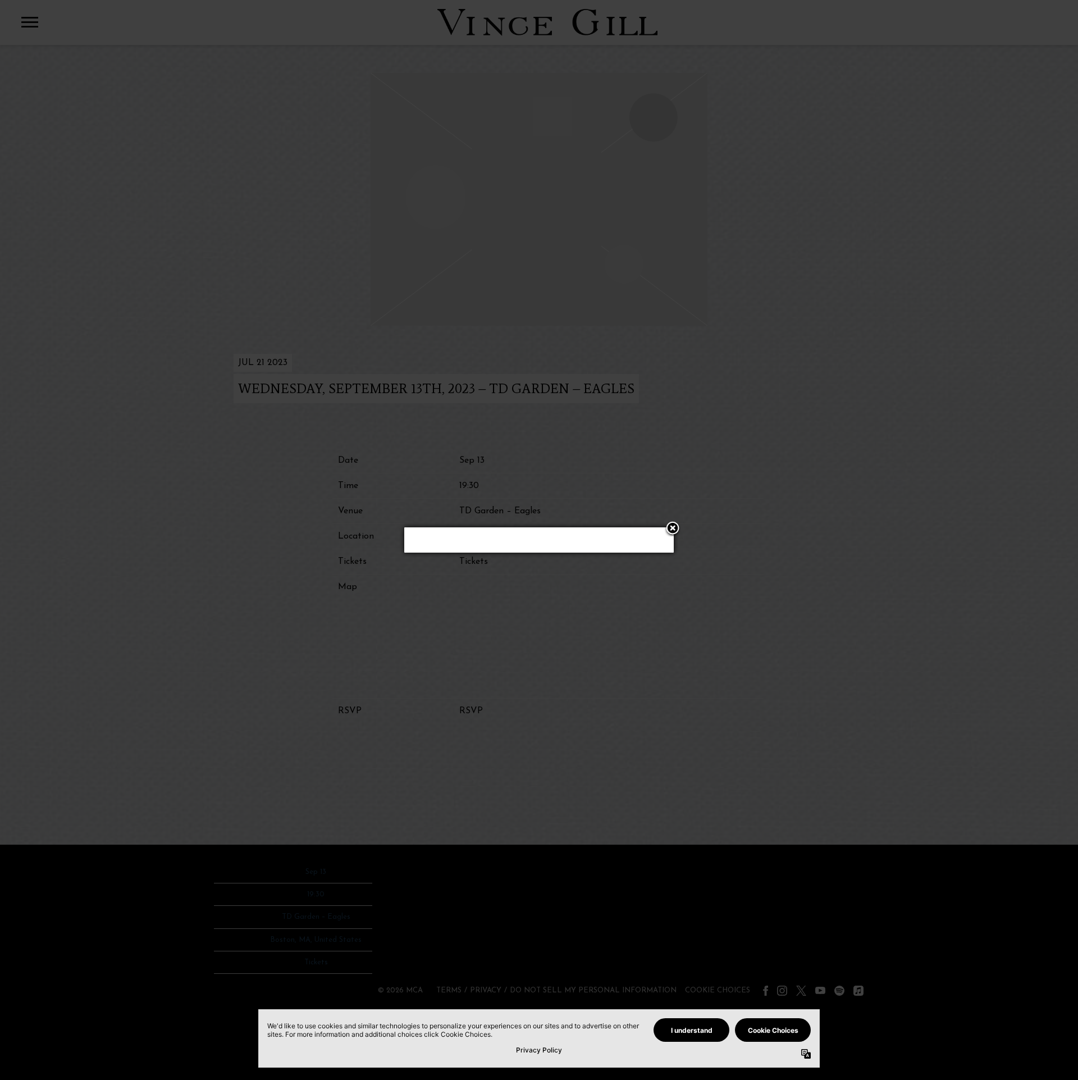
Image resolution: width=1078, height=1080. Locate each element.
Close (672, 529)
